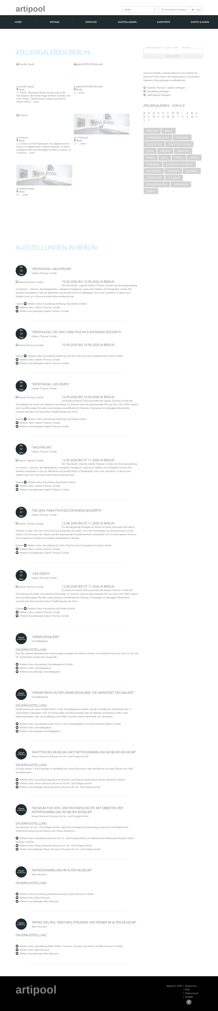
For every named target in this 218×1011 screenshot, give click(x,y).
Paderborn (154, 171)
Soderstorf (154, 177)
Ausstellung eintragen (175, 9)
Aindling (152, 130)
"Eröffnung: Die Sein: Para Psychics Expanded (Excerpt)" (76, 332)
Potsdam (173, 171)
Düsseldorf (154, 144)
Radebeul (192, 171)
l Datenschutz (190, 993)
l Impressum (190, 986)
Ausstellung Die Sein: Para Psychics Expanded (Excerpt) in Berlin (76, 545)
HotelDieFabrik (26, 188)
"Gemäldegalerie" (46, 637)
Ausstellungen (127, 21)
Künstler (91, 21)
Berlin (169, 130)
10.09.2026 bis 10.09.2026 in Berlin (88, 281)
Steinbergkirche (157, 184)
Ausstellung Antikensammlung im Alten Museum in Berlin (64, 894)
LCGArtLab (82, 137)
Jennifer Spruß (26, 86)
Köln (165, 157)
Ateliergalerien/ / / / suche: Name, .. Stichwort (168, 47)
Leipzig (179, 157)
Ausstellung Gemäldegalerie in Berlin (53, 664)
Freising (165, 150)
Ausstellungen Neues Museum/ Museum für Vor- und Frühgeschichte (64, 787)
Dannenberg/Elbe (158, 137)
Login (196, 9)
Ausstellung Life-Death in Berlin (58, 608)
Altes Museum (42, 897)
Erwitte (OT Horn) (179, 144)
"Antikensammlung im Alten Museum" (62, 870)
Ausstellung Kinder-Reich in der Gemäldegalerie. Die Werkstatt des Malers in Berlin (77, 723)
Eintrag (54, 21)
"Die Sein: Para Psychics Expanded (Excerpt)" (67, 510)
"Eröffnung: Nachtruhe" (52, 269)
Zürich (151, 191)
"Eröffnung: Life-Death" (51, 384)
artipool (30, 8)
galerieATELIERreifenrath (89, 86)
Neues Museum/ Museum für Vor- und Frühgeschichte (63, 783)
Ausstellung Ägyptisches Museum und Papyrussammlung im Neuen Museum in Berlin (79, 779)
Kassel (151, 157)
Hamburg (183, 150)
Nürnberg (153, 164)
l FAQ (186, 989)
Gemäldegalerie (42, 668)
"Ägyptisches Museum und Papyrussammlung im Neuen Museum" (84, 752)
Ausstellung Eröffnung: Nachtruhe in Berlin (64, 303)
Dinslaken (182, 137)
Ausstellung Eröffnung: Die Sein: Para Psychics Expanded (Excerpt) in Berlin (82, 356)
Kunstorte (163, 21)
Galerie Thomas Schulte (47, 307)
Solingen (174, 177)
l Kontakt (188, 997)
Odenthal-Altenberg (179, 164)
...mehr (35, 101)
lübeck (194, 157)
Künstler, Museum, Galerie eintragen (165, 87)
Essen (150, 150)
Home (18, 21)
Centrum (23, 137)
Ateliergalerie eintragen (158, 95)
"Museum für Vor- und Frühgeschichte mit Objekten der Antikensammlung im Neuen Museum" (77, 810)
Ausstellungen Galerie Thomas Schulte (48, 311)
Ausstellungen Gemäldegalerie (44, 671)
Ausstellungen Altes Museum (43, 901)
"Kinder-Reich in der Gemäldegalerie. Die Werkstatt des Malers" (83, 692)
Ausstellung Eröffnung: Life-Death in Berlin (64, 419)
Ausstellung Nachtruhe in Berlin (58, 482)
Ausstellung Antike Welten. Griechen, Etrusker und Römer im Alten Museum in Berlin (78, 946)
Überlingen (181, 184)
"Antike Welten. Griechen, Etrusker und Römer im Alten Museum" (84, 922)
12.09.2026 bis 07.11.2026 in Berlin (88, 460)
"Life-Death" (41, 573)
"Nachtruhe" (42, 447)
